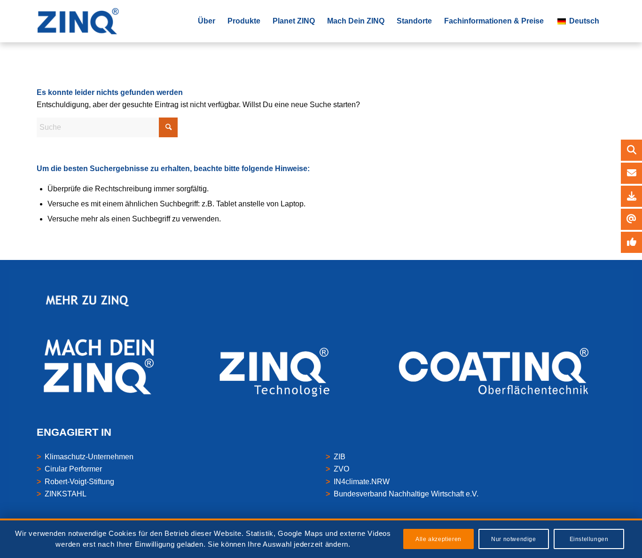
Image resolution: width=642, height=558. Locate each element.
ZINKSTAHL (65, 494)
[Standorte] (631, 173)
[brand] (80, 21)
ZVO (341, 469)
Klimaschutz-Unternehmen (89, 457)
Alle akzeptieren (438, 539)
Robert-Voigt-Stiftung (79, 482)
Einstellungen (589, 539)
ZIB (339, 457)
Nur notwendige (513, 539)
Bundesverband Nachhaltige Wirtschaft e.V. (406, 494)
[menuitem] (206, 21)
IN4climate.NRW (362, 482)
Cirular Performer (73, 469)
